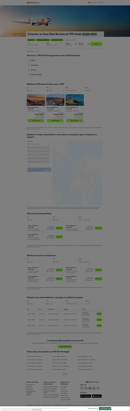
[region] (65, 408)
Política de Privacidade (37, 409)
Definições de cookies (93, 408)
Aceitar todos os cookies (105, 408)
